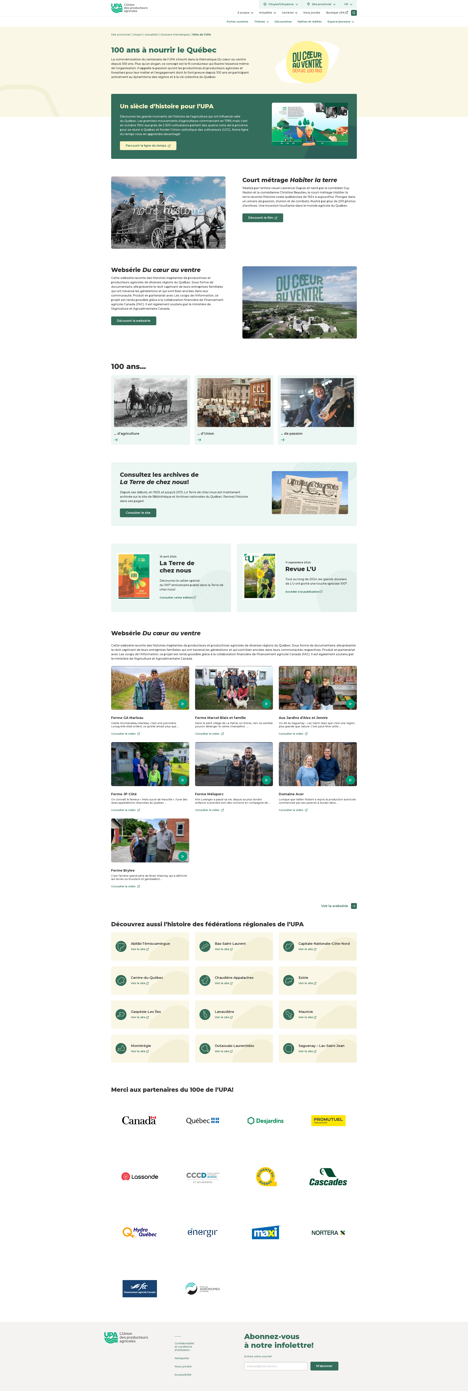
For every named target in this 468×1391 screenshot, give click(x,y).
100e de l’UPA (201, 34)
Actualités (152, 34)
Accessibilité (183, 1374)
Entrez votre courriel (288, 1361)
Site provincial (121, 34)
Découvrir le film (260, 219)
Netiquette (182, 1358)
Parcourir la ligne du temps (146, 147)
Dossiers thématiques (175, 34)
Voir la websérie (334, 906)
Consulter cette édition (176, 598)
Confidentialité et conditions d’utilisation (184, 1347)
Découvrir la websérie (133, 320)
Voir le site (140, 949)
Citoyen (137, 34)
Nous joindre (183, 1366)
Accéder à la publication (302, 592)
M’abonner (324, 1366)
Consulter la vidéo (123, 734)
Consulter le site (138, 512)
